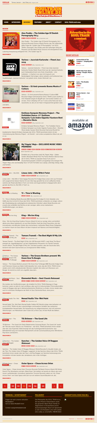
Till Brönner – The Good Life (34, 318)
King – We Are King (30, 215)
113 (29, 386)
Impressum (71, 418)
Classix (23, 195)
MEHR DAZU (57, 412)
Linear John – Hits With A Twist (36, 173)
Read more (6, 54)
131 (43, 386)
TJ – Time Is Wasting (31, 193)
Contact (58, 22)
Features (38, 22)
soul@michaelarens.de (18, 408)
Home (6, 22)
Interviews (16, 22)
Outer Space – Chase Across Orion (37, 363)
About (48, 22)
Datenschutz (80, 418)
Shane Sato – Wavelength (20, 2)
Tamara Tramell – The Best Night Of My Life (42, 235)
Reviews (27, 22)
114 (35, 386)
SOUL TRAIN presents (50, 149)
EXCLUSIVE (24, 149)
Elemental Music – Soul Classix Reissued (40, 278)
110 (13, 386)
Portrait (38, 149)
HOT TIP (23, 38)
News (33, 149)
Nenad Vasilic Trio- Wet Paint (35, 298)
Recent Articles (72, 55)
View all (91, 55)
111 (18, 386)
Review (5, 29)
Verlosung (33, 38)
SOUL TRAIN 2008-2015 (73, 22)
